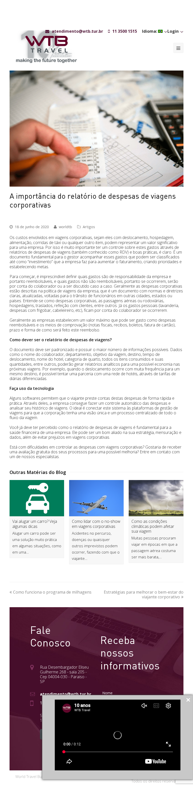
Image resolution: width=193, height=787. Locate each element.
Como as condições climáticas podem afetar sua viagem (152, 526)
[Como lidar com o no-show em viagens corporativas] (96, 498)
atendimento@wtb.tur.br (65, 694)
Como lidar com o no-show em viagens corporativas (96, 524)
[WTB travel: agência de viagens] (46, 46)
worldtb (65, 226)
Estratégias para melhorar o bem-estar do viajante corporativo (143, 594)
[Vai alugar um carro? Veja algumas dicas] (37, 498)
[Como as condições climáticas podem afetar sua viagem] (156, 498)
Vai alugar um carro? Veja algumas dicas (34, 524)
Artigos (89, 226)
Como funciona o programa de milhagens (52, 592)
